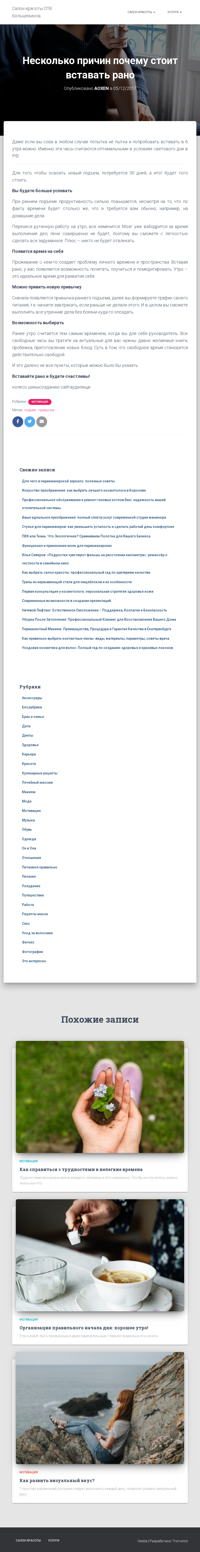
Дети (26, 726)
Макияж (29, 792)
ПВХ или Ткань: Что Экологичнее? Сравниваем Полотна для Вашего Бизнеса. (86, 536)
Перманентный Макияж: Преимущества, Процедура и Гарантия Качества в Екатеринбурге (96, 629)
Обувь (27, 829)
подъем (30, 410)
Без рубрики (32, 707)
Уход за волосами (37, 933)
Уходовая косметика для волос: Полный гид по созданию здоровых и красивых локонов (97, 648)
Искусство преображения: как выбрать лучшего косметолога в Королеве (84, 490)
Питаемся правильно (39, 867)
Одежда (29, 839)
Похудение (31, 886)
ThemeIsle (180, 1541)
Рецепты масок (35, 914)
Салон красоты (140, 12)
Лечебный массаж (37, 782)
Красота (29, 764)
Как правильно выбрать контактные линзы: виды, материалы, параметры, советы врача (95, 638)
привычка (46, 410)
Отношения (31, 858)
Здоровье (30, 745)
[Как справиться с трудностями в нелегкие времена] (100, 1097)
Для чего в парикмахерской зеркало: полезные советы (68, 481)
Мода (26, 801)
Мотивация (40, 401)
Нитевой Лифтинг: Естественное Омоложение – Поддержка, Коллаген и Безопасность (94, 610)
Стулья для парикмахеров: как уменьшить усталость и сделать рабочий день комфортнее (98, 527)
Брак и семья (33, 717)
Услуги (173, 12)
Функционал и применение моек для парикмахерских (67, 546)
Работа (28, 905)
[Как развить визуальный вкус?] (100, 1408)
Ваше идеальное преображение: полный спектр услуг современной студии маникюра (94, 517)
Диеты (27, 735)
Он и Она (29, 848)
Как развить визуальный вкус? (57, 1480)
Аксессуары (32, 698)
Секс (26, 923)
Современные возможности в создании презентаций (66, 601)
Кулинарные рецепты (40, 773)
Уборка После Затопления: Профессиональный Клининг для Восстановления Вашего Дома (99, 619)
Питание (29, 876)
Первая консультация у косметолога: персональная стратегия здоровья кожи (87, 591)
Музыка (28, 820)
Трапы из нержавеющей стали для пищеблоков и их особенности (77, 582)
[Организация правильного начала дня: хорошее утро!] (100, 1255)
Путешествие (33, 895)
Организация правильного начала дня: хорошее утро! (84, 1328)
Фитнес (28, 942)
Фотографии (32, 952)
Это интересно (34, 961)
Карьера (29, 754)
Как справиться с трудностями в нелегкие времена (81, 1169)
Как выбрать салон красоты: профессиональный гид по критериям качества (86, 572)
